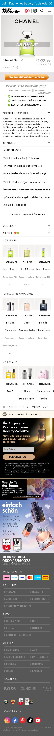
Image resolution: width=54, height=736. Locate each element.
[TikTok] (30, 720)
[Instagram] (7, 720)
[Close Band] (50, 3)
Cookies (11, 664)
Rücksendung (40, 599)
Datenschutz (40, 657)
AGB (34, 650)
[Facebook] (15, 720)
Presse (9, 671)
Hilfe (35, 621)
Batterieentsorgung (18, 635)
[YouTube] (38, 720)
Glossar (37, 628)
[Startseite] (4, 407)
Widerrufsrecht (15, 657)
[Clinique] (28, 689)
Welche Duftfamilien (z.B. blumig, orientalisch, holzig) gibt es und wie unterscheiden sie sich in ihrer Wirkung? (24, 165)
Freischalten (17, 457)
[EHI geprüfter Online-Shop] (12, 701)
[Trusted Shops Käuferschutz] (6, 701)
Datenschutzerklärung (22, 465)
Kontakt (11, 628)
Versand (11, 592)
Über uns (37, 664)
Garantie (37, 592)
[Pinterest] (22, 720)
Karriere (37, 671)
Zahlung (11, 599)
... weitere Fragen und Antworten (27, 214)
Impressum (12, 650)
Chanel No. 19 (13, 60)
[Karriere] (27, 489)
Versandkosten (34, 730)
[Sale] (27, 11)
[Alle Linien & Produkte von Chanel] (26, 21)
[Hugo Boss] (10, 689)
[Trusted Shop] (35, 11)
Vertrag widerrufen (18, 606)
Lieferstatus (13, 621)
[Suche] (42, 11)
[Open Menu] (11, 11)
